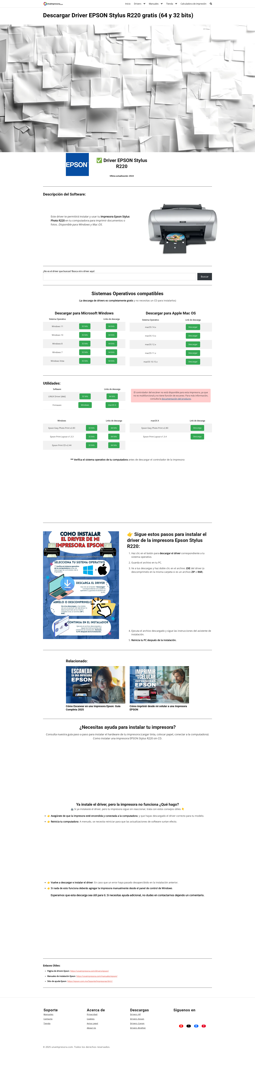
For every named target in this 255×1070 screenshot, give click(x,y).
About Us (91, 1028)
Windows (85, 405)
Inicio (128, 3)
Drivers (137, 3)
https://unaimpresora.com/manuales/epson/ (96, 976)
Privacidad (92, 1014)
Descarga (197, 428)
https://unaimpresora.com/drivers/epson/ (89, 971)
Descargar (192, 327)
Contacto (48, 1019)
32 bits (85, 326)
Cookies (91, 1019)
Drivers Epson (137, 1019)
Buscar (205, 276)
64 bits (111, 326)
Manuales (154, 3)
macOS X (112, 405)
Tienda (169, 3)
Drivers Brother (138, 1028)
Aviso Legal (92, 1023)
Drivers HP (135, 1014)
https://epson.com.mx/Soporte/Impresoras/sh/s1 (90, 981)
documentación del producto (176, 398)
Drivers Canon (137, 1023)
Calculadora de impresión (193, 3)
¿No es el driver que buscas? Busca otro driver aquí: (69, 271)
